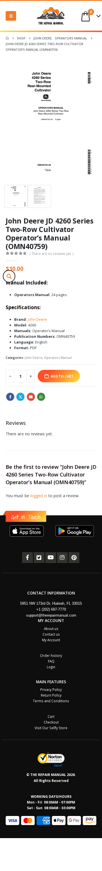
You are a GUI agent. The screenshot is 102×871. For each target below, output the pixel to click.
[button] (11, 16)
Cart (51, 716)
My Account (51, 640)
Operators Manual (58, 357)
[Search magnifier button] (9, 276)
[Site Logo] (51, 16)
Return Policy (51, 695)
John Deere (37, 319)
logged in (38, 495)
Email (30, 396)
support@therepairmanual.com (51, 615)
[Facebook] (27, 557)
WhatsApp (41, 396)
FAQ (51, 661)
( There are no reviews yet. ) (51, 253)
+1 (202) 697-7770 (51, 609)
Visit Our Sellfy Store (51, 728)
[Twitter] (39, 557)
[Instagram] (62, 557)
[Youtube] (50, 557)
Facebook (10, 396)
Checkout (51, 722)
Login (51, 667)
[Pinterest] (74, 557)
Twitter (20, 396)
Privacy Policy (51, 689)
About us (51, 628)
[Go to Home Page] (7, 38)
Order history (51, 655)
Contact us (51, 634)
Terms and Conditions (51, 701)
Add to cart (62, 376)
